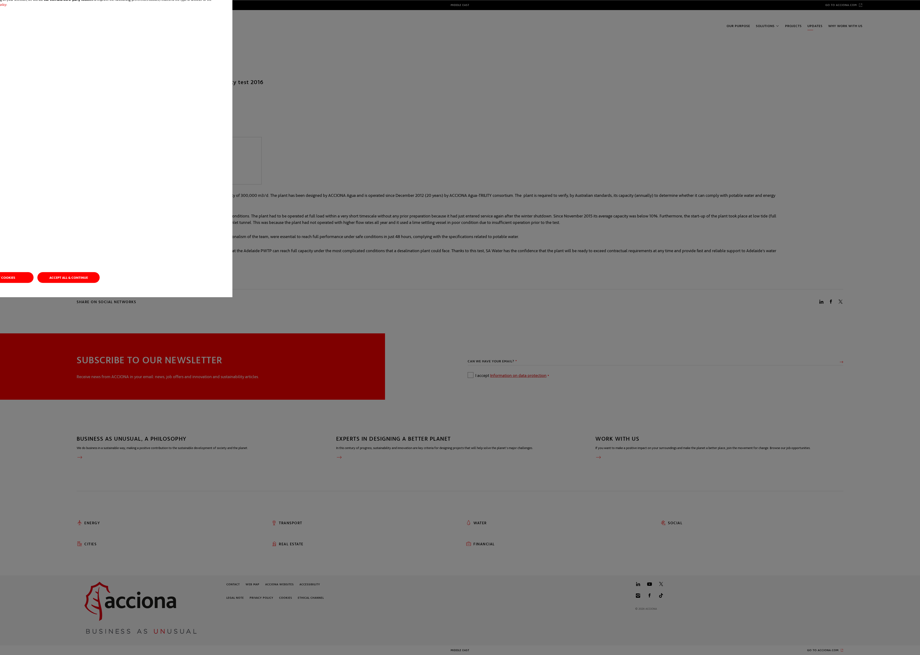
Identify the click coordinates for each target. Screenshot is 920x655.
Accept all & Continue (68, 277)
